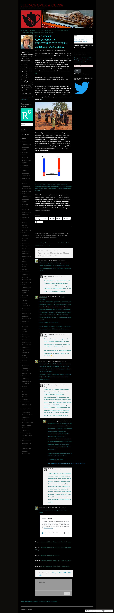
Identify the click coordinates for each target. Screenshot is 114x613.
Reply (63, 260)
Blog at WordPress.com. (27, 609)
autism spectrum (46, 233)
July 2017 (24, 261)
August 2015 (25, 321)
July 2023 (24, 163)
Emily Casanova (49, 50)
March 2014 (25, 365)
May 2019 (24, 222)
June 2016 (25, 295)
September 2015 (26, 319)
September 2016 (26, 287)
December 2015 (26, 311)
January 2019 (25, 228)
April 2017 (24, 269)
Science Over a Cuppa (42, 4)
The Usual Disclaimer (61, 30)
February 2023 (26, 165)
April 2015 (24, 332)
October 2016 (25, 285)
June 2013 (25, 389)
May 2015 (24, 329)
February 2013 (26, 399)
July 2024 (24, 150)
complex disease (51, 235)
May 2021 (24, 183)
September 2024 (26, 144)
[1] (36, 73)
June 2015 (25, 326)
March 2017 (25, 272)
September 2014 (26, 350)
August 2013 (25, 384)
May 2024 (24, 155)
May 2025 (24, 142)
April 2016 (24, 300)
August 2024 (25, 147)
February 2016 (26, 306)
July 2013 (24, 386)
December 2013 (26, 373)
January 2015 (25, 339)
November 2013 (26, 376)
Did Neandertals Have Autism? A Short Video (26, 443)
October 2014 (25, 347)
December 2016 (26, 280)
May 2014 (24, 360)
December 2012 (26, 404)
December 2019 (26, 212)
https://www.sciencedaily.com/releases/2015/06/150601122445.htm (66, 463)
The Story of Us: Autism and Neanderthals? (26, 451)
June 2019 (25, 220)
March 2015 (25, 334)
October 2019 (25, 215)
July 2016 (24, 293)
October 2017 (25, 254)
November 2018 (26, 230)
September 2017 (26, 256)
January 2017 (25, 277)
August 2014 (25, 352)
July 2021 (24, 181)
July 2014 (24, 355)
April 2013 (24, 394)
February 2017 (26, 274)
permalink (64, 50)
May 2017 (24, 267)
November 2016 (26, 282)
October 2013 (25, 378)
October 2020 (25, 194)
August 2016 (25, 290)
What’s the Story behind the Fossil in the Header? (38, 32)
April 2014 (24, 363)
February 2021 (26, 186)
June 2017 (25, 264)
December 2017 (26, 251)
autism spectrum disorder (58, 233)
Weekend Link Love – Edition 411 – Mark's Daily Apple (56, 561)
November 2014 (26, 345)
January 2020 (25, 209)
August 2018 (25, 235)
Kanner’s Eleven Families (65, 243)
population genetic (44, 237)
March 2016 (25, 303)
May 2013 (24, 391)
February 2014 (26, 368)
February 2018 (26, 246)
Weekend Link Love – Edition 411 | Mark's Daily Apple (56, 542)
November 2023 (26, 160)
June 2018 (25, 238)
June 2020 (25, 204)
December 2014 (26, 342)
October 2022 (25, 170)
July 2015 (24, 324)
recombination (53, 237)
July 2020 (24, 202)
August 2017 (25, 259)
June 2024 (25, 152)
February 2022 (26, 176)
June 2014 (25, 358)
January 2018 (25, 248)
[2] (42, 99)
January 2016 (25, 308)
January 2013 (25, 402)
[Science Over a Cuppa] (57, 20)
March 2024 (25, 157)
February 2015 (26, 337)
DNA (58, 235)
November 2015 (26, 313)
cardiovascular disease (41, 235)
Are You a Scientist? (44, 30)
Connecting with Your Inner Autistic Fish (27, 435)
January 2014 (25, 371)
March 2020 (25, 207)
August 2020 (25, 199)
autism (40, 233)
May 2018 (24, 241)
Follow (78, 71)
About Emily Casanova (28, 30)
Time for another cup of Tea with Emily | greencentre (55, 566)
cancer (66, 233)
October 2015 (25, 316)
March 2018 (25, 243)
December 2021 (26, 178)
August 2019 (25, 217)
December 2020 (26, 189)
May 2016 (24, 298)
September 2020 (26, 196)
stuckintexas (43, 260)
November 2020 (26, 191)
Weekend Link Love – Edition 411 (50, 555)
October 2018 (25, 233)
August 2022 (25, 173)
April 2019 (24, 225)
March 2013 (25, 397)
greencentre (43, 296)
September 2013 (26, 381)
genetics (62, 235)
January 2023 (25, 168)
